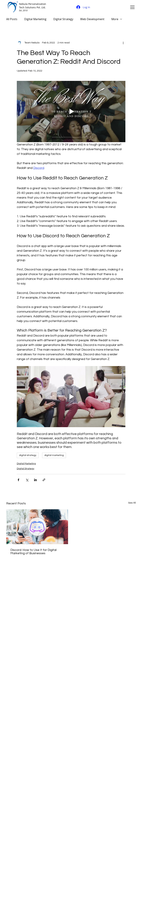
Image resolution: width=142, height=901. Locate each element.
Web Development (92, 19)
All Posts (11, 19)
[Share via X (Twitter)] (27, 479)
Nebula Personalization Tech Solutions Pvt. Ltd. (32, 5)
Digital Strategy (63, 19)
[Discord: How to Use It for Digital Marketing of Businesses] (37, 526)
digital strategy (27, 455)
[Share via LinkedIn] (35, 479)
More (114, 19)
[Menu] (132, 7)
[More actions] (123, 43)
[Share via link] (44, 479)
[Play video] (71, 111)
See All (132, 503)
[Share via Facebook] (18, 479)
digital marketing (54, 455)
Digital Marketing (35, 19)
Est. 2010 (23, 10)
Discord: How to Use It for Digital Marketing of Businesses (33, 551)
